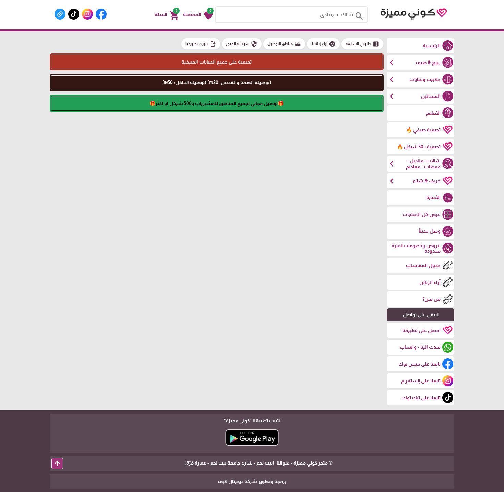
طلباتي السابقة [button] (362, 44)
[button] (198, 15)
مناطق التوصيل (284, 44)
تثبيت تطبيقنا (200, 44)
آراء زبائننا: (323, 44)
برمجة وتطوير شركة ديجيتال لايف (252, 481)
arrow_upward (57, 463)
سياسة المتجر (241, 44)
